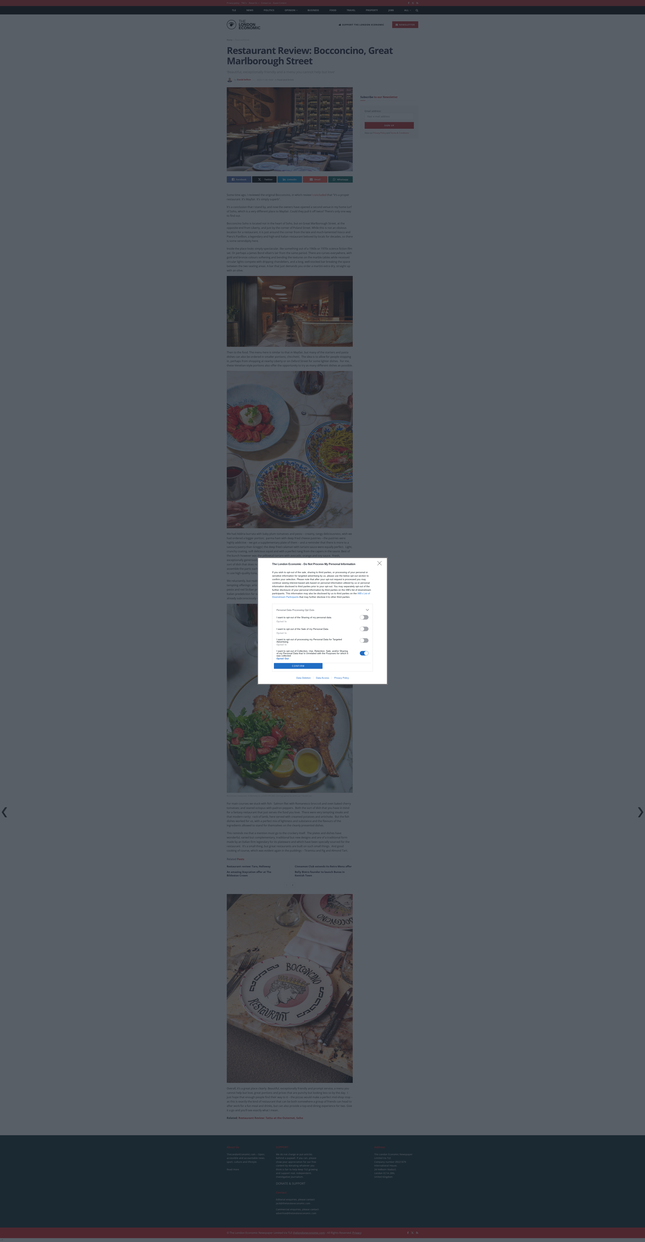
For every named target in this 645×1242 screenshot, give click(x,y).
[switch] (364, 617)
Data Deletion (303, 677)
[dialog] (322, 621)
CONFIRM (298, 666)
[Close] (380, 564)
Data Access (322, 677)
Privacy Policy (341, 677)
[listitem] (322, 610)
